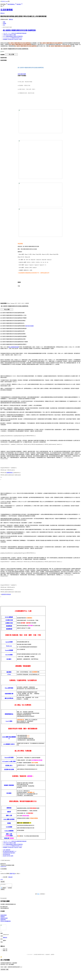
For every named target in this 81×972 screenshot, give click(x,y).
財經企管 (10, 877)
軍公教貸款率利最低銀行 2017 (9, 851)
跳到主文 (3, 13)
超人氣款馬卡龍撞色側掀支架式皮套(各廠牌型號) (19, 30)
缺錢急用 (3, 916)
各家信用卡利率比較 (6, 594)
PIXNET (31, 954)
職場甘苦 (11, 19)
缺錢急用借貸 (4, 915)
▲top (2, 879)
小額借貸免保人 (9, 472)
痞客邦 (11, 873)
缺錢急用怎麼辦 (4, 918)
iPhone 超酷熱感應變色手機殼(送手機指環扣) (13, 36)
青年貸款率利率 (6, 854)
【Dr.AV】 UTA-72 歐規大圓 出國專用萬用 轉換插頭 (14, 33)
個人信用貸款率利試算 (14, 347)
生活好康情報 (7, 10)
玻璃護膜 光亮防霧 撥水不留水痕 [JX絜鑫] (12, 39)
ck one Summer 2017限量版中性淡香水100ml (12, 37)
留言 (14, 873)
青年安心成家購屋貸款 (6, 921)
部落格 (4, 23)
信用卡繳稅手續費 (22, 74)
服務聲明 (52, 954)
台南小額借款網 (6, 849)
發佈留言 (2, 889)
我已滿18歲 (3, 969)
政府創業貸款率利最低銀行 (9, 852)
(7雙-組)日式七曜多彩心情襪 (9, 34)
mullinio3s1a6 (3, 866)
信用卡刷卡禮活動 (29, 325)
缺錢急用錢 (3, 919)
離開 (7, 969)
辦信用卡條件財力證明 (8, 855)
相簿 (4, 21)
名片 (4, 25)
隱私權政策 (48, 954)
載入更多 (2, 881)
